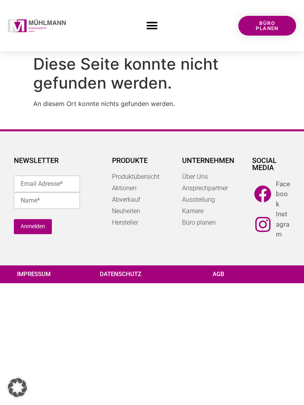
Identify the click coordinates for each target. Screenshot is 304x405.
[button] (152, 26)
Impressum (34, 274)
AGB (218, 274)
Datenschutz (120, 274)
